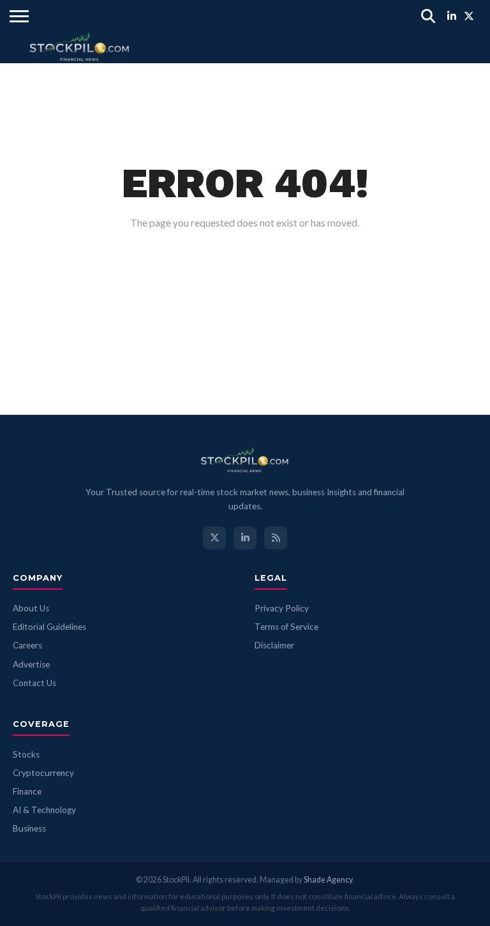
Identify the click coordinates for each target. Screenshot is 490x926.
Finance (27, 791)
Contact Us (34, 683)
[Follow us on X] (214, 537)
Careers (27, 645)
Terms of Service (286, 627)
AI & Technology (44, 810)
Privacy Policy (282, 608)
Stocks (26, 754)
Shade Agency (328, 880)
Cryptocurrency (43, 773)
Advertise (31, 664)
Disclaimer (274, 645)
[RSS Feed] (275, 537)
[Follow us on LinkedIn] (245, 537)
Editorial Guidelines (49, 627)
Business (29, 828)
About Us (31, 608)
